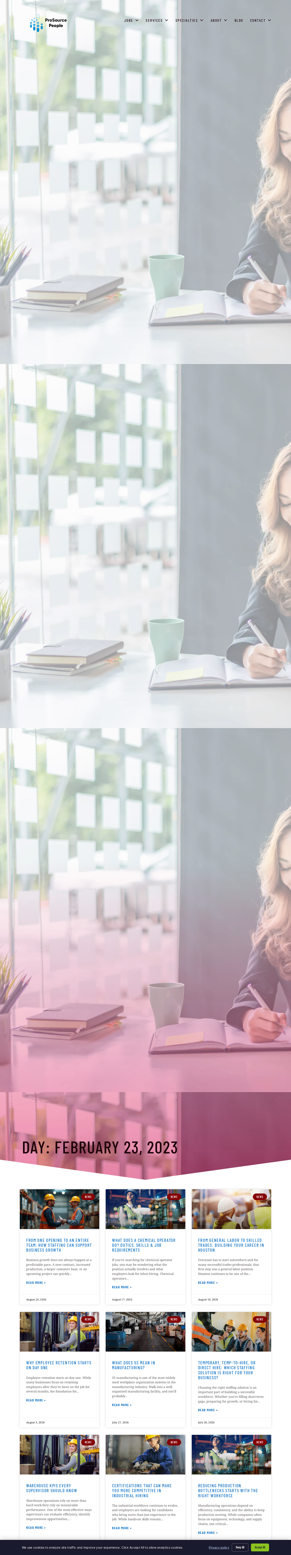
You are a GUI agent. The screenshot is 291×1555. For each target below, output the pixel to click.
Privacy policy (219, 1547)
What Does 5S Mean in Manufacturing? (133, 1365)
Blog (240, 21)
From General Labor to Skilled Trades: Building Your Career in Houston (231, 1245)
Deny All (240, 1547)
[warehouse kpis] (59, 1455)
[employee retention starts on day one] (59, 1332)
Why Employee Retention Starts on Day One (58, 1365)
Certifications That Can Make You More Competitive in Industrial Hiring (142, 1490)
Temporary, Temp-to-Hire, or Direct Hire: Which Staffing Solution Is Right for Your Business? (227, 1370)
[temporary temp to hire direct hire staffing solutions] (231, 1332)
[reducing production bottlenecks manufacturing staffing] (231, 1455)
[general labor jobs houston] (231, 1209)
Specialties (191, 21)
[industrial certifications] (145, 1455)
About (220, 21)
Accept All (260, 1547)
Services (158, 21)
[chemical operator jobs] (145, 1209)
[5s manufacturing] (145, 1332)
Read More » (36, 1283)
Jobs (132, 21)
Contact (261, 21)
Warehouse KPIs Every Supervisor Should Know (51, 1488)
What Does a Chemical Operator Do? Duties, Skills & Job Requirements (144, 1245)
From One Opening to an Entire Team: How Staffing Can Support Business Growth (59, 1245)
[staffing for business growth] (59, 1209)
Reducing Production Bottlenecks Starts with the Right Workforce (228, 1490)
